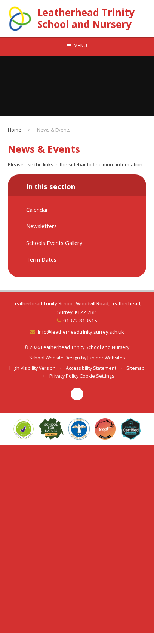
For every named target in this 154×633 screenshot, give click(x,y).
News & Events (54, 129)
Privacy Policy (63, 376)
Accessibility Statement (91, 368)
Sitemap (135, 368)
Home (14, 129)
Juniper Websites (106, 358)
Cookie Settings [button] (97, 376)
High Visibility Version (32, 368)
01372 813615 (80, 320)
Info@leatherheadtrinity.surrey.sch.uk (81, 331)
